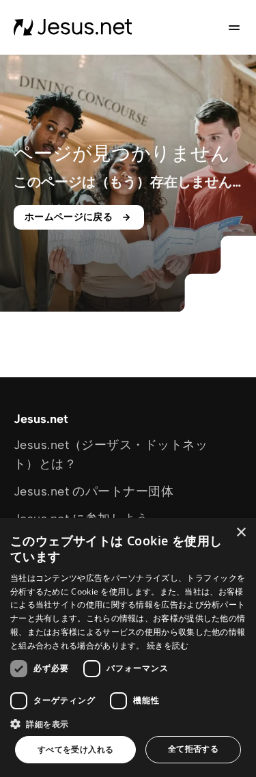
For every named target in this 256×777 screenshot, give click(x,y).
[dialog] (128, 647)
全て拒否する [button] (193, 748)
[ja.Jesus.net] (73, 27)
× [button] (241, 533)
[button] (128, 724)
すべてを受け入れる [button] (76, 749)
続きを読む (168, 645)
